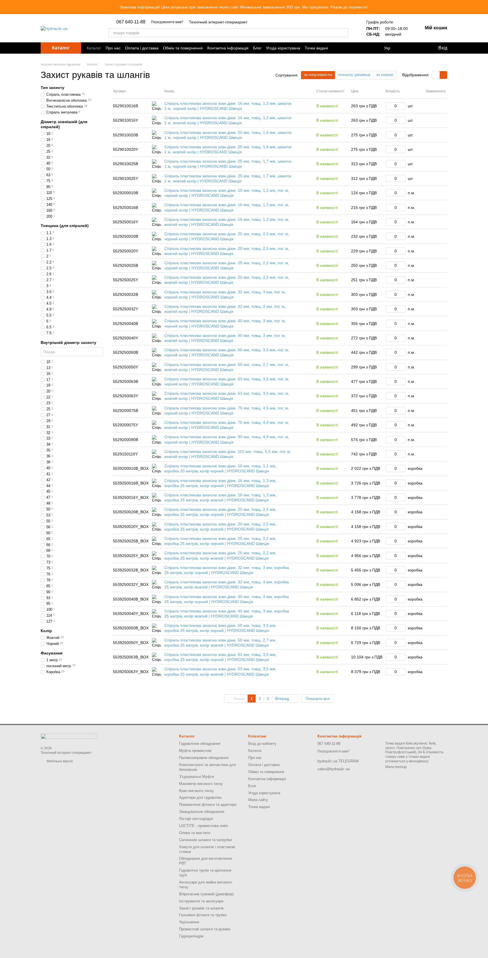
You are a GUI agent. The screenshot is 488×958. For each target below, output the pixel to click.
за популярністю (318, 75)
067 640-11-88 (130, 22)
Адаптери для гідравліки (200, 797)
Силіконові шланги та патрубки (205, 840)
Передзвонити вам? (167, 22)
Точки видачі (316, 48)
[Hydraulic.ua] (69, 736)
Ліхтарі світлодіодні (196, 819)
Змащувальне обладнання (201, 811)
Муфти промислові (195, 750)
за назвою (384, 75)
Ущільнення (189, 922)
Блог (257, 48)
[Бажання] (420, 48)
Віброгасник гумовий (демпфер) (206, 894)
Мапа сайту (258, 800)
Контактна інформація (228, 48)
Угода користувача (283, 48)
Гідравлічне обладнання (199, 743)
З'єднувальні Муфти (196, 776)
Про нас (113, 48)
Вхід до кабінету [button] (262, 743)
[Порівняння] (405, 48)
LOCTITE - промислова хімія (203, 826)
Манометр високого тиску (201, 784)
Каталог (94, 48)
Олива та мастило (194, 833)
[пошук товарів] (343, 32)
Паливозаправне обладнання (203, 758)
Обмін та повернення (183, 48)
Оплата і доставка (141, 48)
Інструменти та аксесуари (201, 901)
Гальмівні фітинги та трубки (202, 915)
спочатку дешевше (354, 75)
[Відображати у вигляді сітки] (436, 75)
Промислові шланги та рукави (204, 929)
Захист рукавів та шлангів (201, 908)
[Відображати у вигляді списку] (443, 75)
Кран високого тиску (196, 791)
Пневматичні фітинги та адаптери (207, 804)
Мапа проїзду (396, 767)
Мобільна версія (59, 761)
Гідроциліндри (191, 936)
